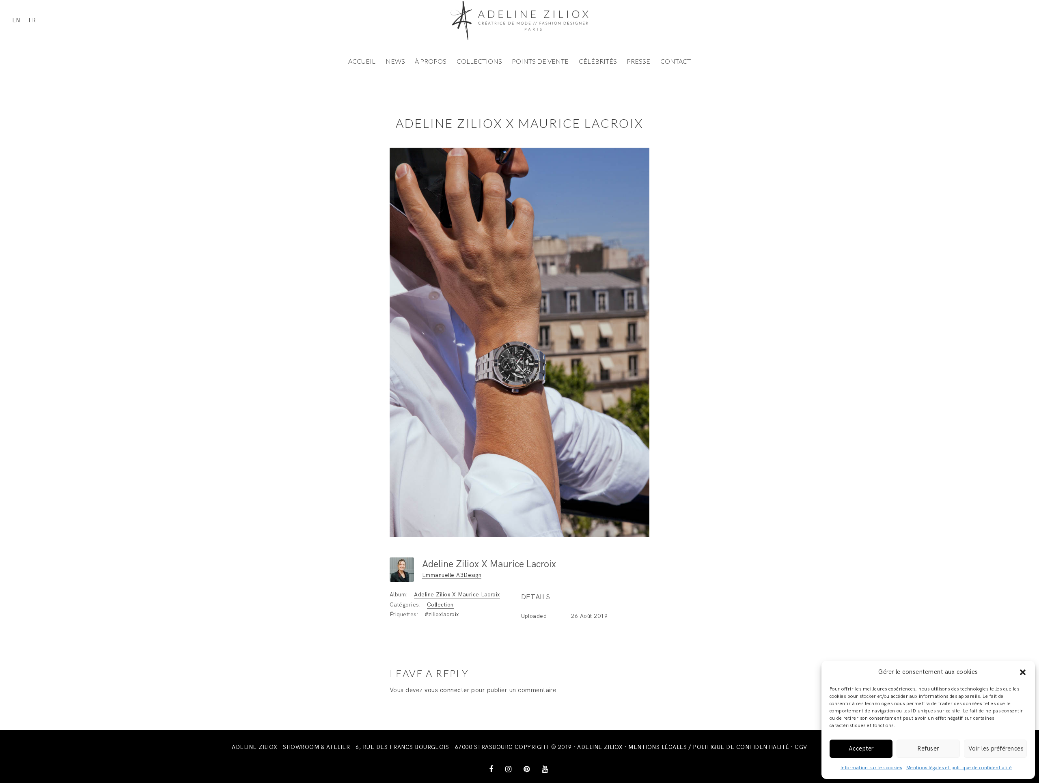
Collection (440, 604)
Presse (638, 61)
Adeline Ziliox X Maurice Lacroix (457, 594)
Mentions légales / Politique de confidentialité (708, 747)
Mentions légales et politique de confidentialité (959, 768)
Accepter (861, 748)
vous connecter (447, 690)
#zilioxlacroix (442, 614)
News (395, 61)
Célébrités (598, 61)
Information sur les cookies (871, 768)
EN (16, 20)
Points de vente (540, 61)
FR (32, 20)
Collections (479, 61)
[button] (1023, 672)
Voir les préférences (996, 748)
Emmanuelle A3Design (451, 575)
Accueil (361, 61)
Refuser (928, 748)
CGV (801, 747)
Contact (675, 61)
